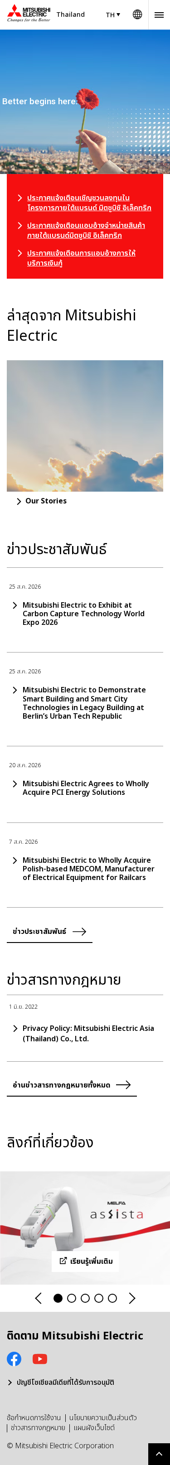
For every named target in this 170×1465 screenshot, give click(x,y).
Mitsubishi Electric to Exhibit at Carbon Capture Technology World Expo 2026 (84, 614)
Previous (39, 1298)
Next (131, 1298)
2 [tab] (71, 1298)
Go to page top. (159, 1454)
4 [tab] (98, 1298)
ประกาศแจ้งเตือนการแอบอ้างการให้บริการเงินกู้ (81, 258)
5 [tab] (112, 1298)
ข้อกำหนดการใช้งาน (34, 1417)
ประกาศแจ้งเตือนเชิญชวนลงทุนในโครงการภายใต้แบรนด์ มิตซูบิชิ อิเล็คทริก (89, 203)
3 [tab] (85, 1298)
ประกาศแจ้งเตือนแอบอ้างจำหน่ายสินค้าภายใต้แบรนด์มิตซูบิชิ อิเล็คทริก (86, 230)
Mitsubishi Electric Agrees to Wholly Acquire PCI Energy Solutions (86, 788)
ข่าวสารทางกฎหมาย (38, 1427)
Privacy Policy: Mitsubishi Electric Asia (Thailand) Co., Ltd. (88, 1033)
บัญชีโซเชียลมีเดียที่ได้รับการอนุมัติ (65, 1382)
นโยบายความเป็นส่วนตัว (103, 1417)
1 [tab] (58, 1298)
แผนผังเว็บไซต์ (94, 1427)
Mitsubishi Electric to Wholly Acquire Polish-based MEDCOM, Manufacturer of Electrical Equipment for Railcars (89, 869)
